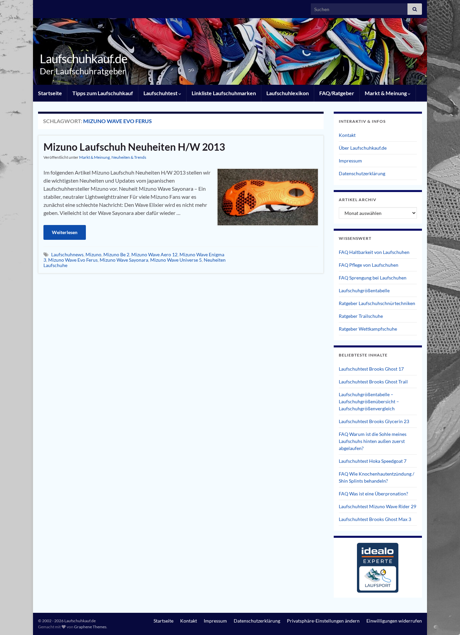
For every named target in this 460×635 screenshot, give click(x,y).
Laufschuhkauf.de (83, 58)
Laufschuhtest (160, 93)
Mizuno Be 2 (116, 254)
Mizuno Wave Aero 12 (154, 254)
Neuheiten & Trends (128, 157)
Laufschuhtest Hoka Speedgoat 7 (372, 461)
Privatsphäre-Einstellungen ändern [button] (323, 621)
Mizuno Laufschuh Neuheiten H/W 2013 (134, 147)
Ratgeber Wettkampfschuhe (368, 329)
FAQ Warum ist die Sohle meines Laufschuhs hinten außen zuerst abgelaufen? (372, 441)
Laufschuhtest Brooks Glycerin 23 (374, 421)
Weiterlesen (64, 232)
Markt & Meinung (386, 93)
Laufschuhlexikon (287, 93)
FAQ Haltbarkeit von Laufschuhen (374, 252)
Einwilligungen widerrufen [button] (394, 621)
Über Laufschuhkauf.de (363, 148)
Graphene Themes (90, 626)
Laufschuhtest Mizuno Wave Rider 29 (377, 506)
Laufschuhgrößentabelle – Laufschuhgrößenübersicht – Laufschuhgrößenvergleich (369, 401)
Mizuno (93, 254)
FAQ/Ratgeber (336, 93)
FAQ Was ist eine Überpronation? (373, 493)
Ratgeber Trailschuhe (361, 316)
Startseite (50, 93)
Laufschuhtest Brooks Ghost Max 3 (375, 519)
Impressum (350, 160)
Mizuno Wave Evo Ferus (73, 260)
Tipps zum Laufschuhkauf (102, 93)
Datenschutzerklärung (362, 173)
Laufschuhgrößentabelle (364, 290)
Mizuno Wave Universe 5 (176, 260)
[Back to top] (444, 619)
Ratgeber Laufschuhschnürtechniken (377, 303)
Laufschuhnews (67, 254)
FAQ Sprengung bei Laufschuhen (372, 278)
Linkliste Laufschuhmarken (224, 93)
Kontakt (347, 135)
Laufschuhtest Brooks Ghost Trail (373, 381)
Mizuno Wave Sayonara (124, 260)
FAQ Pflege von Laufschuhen (368, 265)
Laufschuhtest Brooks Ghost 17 (371, 369)
